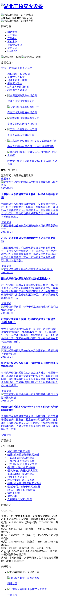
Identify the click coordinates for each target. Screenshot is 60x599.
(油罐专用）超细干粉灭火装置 (23, 486)
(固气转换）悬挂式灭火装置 (22, 470)
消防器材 (12, 496)
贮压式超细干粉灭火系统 (20, 480)
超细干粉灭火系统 (17, 477)
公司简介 (12, 35)
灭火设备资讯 (14, 45)
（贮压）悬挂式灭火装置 (20, 457)
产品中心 (12, 38)
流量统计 (19, 561)
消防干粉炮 (13, 493)
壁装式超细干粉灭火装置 (20, 474)
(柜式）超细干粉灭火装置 (21, 490)
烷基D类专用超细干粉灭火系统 (24, 483)
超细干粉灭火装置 (17, 80)
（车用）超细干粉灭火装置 (22, 464)
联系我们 (12, 51)
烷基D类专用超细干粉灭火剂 (23, 454)
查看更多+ (6, 178)
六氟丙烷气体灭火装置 (19, 499)
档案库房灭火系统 (17, 90)
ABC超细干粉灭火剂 (18, 74)
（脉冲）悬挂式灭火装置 (20, 461)
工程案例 (12, 41)
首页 (3, 68)
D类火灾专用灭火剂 (18, 86)
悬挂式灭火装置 (16, 77)
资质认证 (12, 48)
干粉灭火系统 (24, 68)
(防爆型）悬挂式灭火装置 (21, 467)
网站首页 (12, 32)
